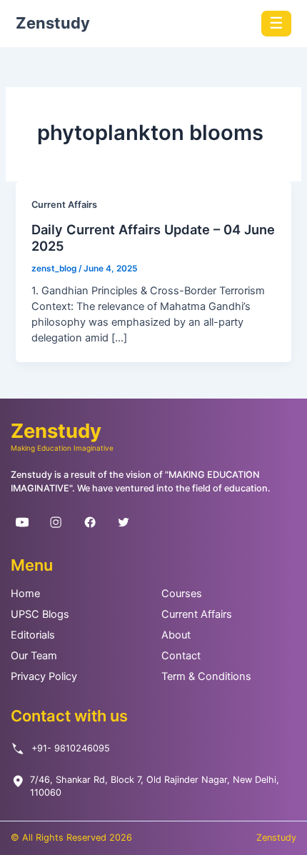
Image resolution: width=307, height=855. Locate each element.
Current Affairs (64, 204)
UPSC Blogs (40, 614)
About (176, 635)
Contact (181, 655)
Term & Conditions (206, 676)
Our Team (34, 655)
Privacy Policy (44, 676)
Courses (181, 593)
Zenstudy (53, 23)
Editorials (33, 635)
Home (25, 593)
